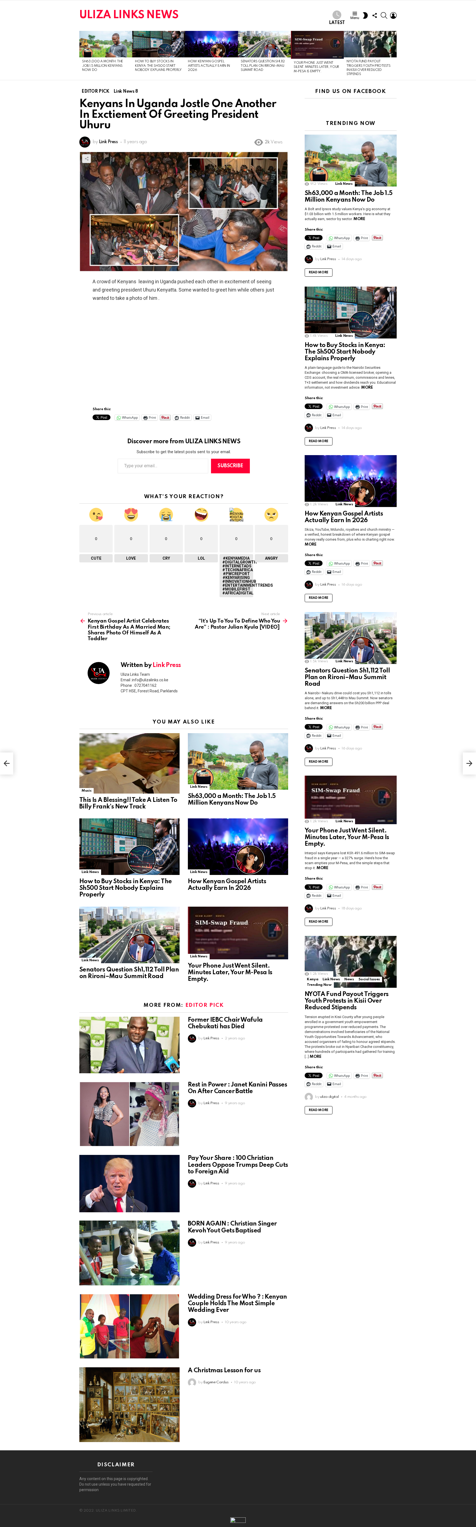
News (349, 979)
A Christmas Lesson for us (224, 1371)
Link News (198, 787)
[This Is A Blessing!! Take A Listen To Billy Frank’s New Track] (129, 763)
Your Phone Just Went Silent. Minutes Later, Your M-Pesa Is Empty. (316, 67)
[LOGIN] (393, 15)
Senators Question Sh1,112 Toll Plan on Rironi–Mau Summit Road (263, 66)
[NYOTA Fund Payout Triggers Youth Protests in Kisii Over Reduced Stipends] (370, 44)
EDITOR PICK (204, 1005)
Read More (318, 272)
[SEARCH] (384, 15)
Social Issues (369, 979)
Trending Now (319, 985)
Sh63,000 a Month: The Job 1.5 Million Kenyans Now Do (102, 66)
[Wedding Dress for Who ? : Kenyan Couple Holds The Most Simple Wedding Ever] (129, 1326)
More (359, 219)
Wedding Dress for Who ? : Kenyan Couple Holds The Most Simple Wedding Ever (237, 1303)
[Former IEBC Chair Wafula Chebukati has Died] (129, 1045)
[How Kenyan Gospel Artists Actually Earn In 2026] (211, 44)
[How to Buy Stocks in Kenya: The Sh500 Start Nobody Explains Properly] (158, 44)
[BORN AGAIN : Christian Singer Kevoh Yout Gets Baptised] (129, 1253)
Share (86, 158)
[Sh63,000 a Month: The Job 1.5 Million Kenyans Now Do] (105, 44)
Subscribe (230, 465)
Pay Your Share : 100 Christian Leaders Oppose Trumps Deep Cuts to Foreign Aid (238, 1164)
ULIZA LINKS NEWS (128, 15)
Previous (82, 55)
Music (86, 790)
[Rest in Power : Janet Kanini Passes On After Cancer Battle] (129, 1114)
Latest (337, 23)
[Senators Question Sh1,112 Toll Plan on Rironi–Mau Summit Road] (264, 44)
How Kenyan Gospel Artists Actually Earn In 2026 (209, 66)
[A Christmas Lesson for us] (129, 1404)
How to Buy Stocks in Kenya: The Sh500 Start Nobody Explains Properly (158, 66)
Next (394, 55)
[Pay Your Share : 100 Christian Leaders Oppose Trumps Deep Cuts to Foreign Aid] (129, 1183)
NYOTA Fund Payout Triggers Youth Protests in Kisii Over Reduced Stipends (346, 1001)
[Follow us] (374, 15)
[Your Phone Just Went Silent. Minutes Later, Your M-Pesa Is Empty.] (317, 45)
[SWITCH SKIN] (365, 15)
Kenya (312, 979)
